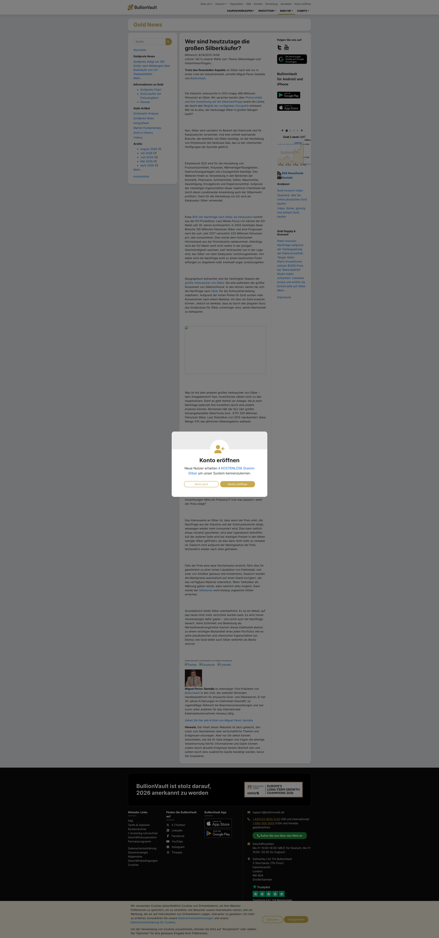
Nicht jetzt (201, 484)
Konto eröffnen (237, 484)
